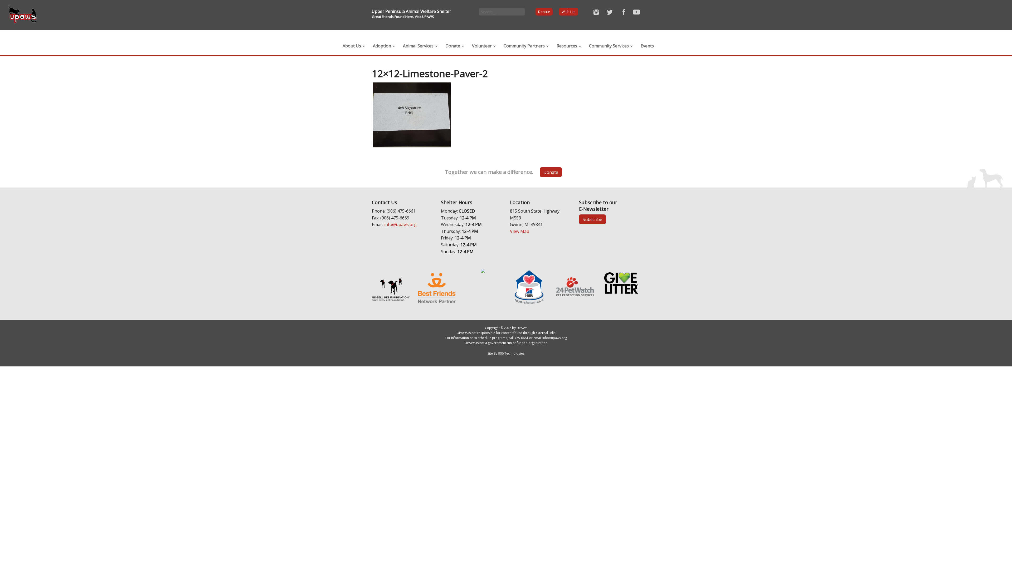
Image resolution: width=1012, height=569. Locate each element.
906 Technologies (511, 353)
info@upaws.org (400, 224)
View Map (519, 231)
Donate (544, 11)
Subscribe (592, 219)
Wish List (569, 11)
